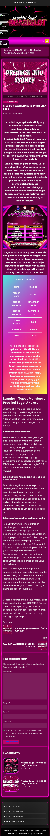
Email (6, 712)
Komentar (8, 671)
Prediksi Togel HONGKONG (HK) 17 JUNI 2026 (33, 764)
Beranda (7, 50)
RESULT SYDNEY (13, 806)
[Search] (42, 41)
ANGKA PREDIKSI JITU (22, 50)
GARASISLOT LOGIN (15, 821)
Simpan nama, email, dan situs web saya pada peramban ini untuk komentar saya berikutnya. (24, 733)
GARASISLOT (29, 125)
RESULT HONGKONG (15, 816)
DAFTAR (47, 41)
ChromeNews (23, 833)
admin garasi (9, 114)
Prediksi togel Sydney (18, 122)
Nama (6, 703)
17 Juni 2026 (26, 768)
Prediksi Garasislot (27, 187)
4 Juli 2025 (19, 114)
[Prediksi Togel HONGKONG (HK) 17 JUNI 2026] (11, 765)
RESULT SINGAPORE (15, 811)
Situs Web (7, 721)
